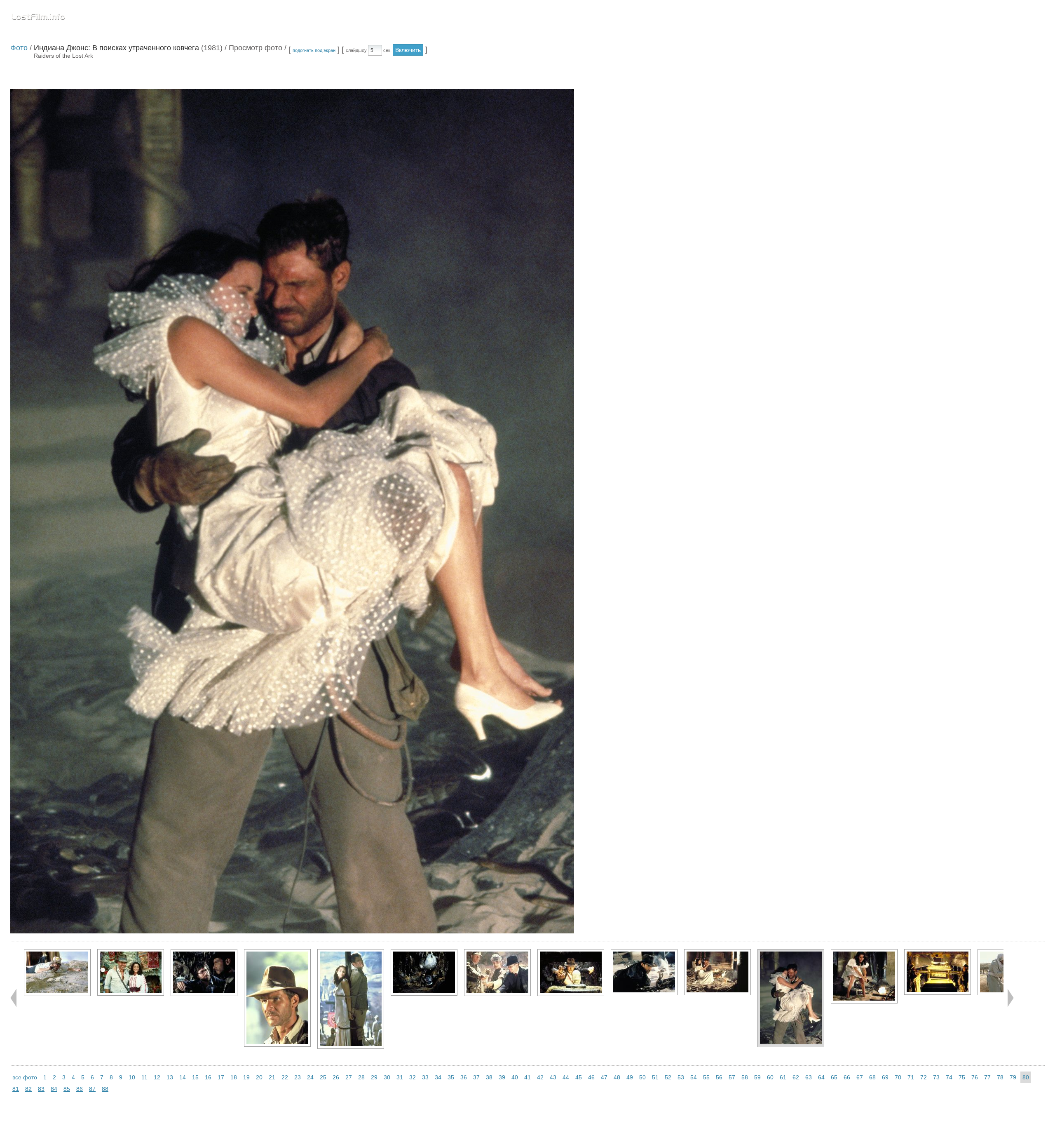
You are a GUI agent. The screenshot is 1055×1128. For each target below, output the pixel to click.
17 (221, 1077)
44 (566, 1077)
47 (604, 1077)
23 (297, 1077)
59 (757, 1077)
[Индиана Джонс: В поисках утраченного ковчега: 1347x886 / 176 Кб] (644, 972)
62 (795, 1077)
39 (502, 1077)
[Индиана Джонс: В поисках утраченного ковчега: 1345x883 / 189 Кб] (717, 972)
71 (910, 1077)
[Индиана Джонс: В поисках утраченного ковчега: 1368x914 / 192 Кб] (57, 972)
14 (182, 1077)
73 (936, 1077)
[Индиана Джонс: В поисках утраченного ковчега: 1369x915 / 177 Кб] (204, 972)
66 (847, 1077)
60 (770, 1077)
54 (693, 1077)
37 (476, 1077)
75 (962, 1077)
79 (1013, 1077)
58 (744, 1077)
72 (923, 1077)
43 (553, 1077)
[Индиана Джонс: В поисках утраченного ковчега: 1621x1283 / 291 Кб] (864, 976)
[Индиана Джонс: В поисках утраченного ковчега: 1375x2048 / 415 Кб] (277, 997)
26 (336, 1077)
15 (195, 1077)
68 (872, 1077)
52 (668, 1077)
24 (310, 1077)
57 (732, 1077)
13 (169, 1077)
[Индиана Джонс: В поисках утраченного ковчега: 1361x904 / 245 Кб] (131, 972)
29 (374, 1077)
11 (144, 1077)
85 (66, 1089)
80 (1025, 1077)
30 (387, 1077)
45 (578, 1077)
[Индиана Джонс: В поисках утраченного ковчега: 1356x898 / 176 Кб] (424, 972)
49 (629, 1077)
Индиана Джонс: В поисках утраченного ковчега (116, 48)
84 (54, 1089)
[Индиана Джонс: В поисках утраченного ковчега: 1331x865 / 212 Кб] (938, 971)
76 (974, 1077)
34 (438, 1077)
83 (41, 1089)
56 (719, 1077)
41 (527, 1077)
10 (132, 1077)
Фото (19, 48)
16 (208, 1077)
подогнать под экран (314, 50)
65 (834, 1077)
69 (885, 1077)
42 (540, 1077)
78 (1000, 1077)
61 (783, 1077)
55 (706, 1077)
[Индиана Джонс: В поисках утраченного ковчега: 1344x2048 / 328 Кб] (351, 998)
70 (898, 1077)
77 (987, 1077)
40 (514, 1077)
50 (642, 1077)
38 (489, 1077)
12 (157, 1077)
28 (361, 1077)
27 (348, 1077)
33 (425, 1077)
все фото (24, 1077)
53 (681, 1077)
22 (284, 1077)
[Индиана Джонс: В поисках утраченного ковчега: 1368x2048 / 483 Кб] (791, 998)
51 (655, 1077)
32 (412, 1077)
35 (451, 1077)
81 (15, 1089)
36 (463, 1077)
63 (808, 1077)
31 (399, 1077)
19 (246, 1077)
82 (28, 1089)
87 (92, 1089)
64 (821, 1077)
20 (259, 1077)
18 (233, 1077)
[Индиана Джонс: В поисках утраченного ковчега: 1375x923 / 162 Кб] (571, 972)
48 (617, 1077)
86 (79, 1089)
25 (323, 1077)
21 (272, 1077)
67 (859, 1077)
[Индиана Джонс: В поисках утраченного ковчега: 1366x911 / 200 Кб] (497, 972)
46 (591, 1077)
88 (105, 1089)
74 (949, 1077)
